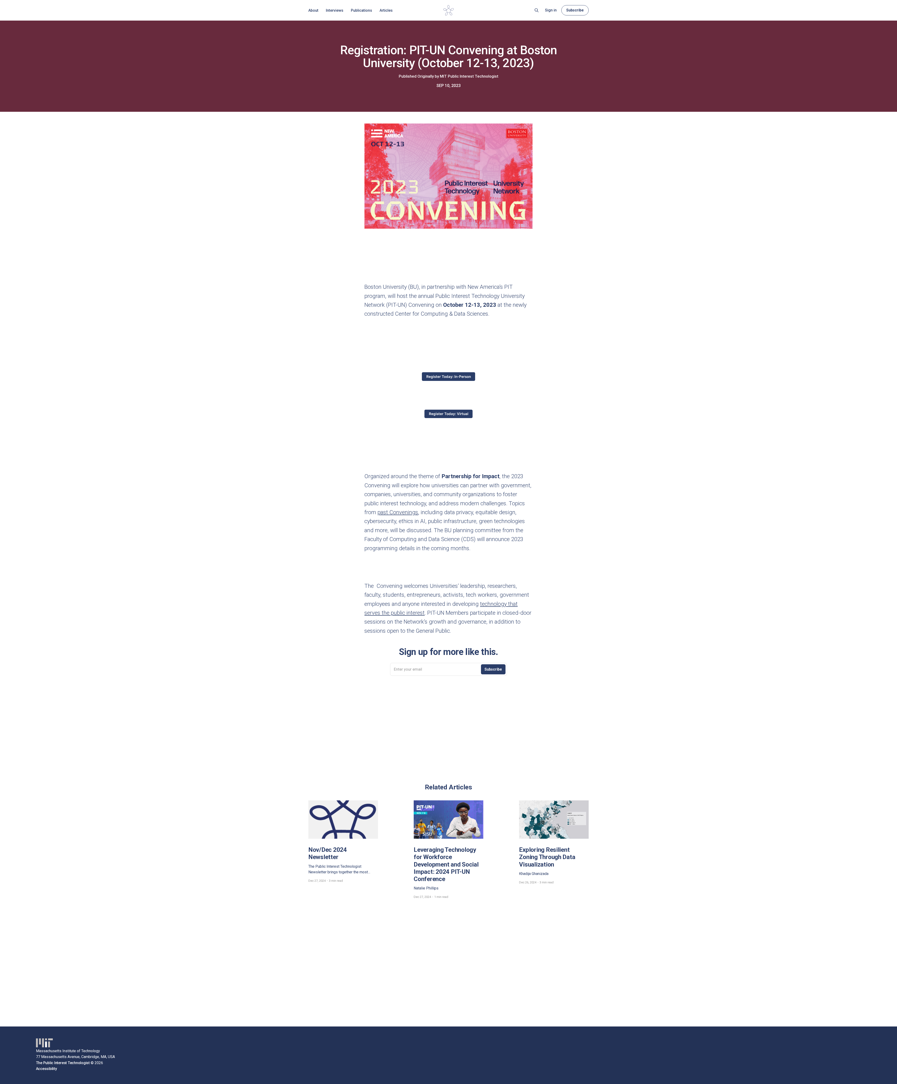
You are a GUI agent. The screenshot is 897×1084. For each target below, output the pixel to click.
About (313, 10)
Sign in (551, 10)
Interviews (334, 10)
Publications (361, 10)
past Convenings (397, 512)
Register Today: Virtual (448, 414)
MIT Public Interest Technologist (469, 76)
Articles (386, 10)
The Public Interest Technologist (63, 1063)
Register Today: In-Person (448, 376)
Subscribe (575, 10)
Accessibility (46, 1068)
